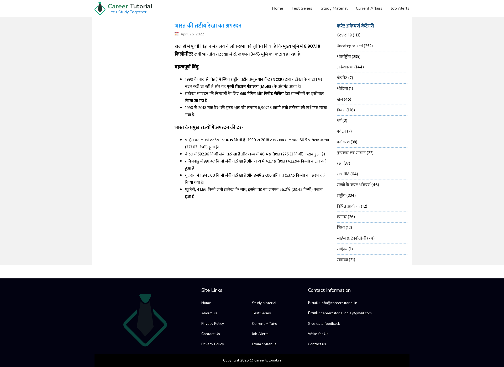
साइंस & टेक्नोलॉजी (351, 238)
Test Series (302, 8)
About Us (209, 313)
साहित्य (342, 249)
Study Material (334, 8)
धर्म (339, 120)
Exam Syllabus (264, 344)
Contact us (317, 344)
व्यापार (342, 216)
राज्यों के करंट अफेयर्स (353, 184)
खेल (340, 99)
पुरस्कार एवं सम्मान (351, 152)
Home (277, 8)
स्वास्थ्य (342, 259)
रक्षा (340, 163)
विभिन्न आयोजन (348, 206)
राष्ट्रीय (341, 195)
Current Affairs (369, 8)
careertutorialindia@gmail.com (346, 313)
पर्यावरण (343, 142)
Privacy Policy (212, 323)
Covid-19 (344, 35)
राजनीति (343, 174)
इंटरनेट (342, 78)
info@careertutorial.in (339, 302)
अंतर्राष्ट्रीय (344, 56)
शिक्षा (341, 227)
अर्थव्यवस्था (345, 67)
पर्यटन (341, 131)
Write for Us (318, 333)
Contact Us (210, 333)
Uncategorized (350, 46)
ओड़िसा (342, 88)
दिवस (341, 110)
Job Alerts (400, 8)
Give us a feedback (324, 323)
